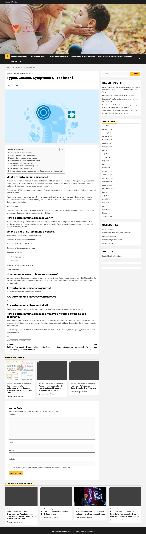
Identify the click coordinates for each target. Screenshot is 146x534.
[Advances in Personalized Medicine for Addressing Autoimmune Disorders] (52, 370)
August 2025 (106, 150)
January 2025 (107, 175)
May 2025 (105, 161)
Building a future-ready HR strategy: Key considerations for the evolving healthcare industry (28, 347)
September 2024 (108, 189)
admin (20, 86)
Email (11, 451)
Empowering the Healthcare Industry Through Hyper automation (77, 347)
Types (28, 340)
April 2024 (105, 206)
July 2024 (105, 196)
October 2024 (107, 185)
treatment (22, 340)
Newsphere (80, 532)
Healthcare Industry (59, 56)
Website (12, 459)
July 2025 (105, 154)
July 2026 (105, 126)
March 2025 (106, 168)
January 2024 (107, 217)
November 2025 (107, 140)
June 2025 (106, 157)
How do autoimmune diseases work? (23, 155)
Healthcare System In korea (83, 56)
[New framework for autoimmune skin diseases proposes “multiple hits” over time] (20, 370)
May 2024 (105, 203)
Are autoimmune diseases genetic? (22, 163)
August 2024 (106, 192)
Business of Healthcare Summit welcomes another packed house (90, 513)
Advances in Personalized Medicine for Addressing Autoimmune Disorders (50, 388)
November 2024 (107, 182)
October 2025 (107, 143)
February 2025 (107, 171)
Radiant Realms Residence (112, 256)
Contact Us (16, 62)
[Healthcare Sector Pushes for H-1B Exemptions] (56, 496)
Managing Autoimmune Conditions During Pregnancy (84, 387)
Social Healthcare (19, 56)
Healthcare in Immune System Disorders (115, 56)
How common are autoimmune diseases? (25, 161)
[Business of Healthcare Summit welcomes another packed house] (90, 496)
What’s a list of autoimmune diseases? (24, 158)
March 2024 (106, 210)
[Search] (139, 59)
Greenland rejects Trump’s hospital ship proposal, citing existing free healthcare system (124, 514)
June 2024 (106, 199)
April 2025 (105, 164)
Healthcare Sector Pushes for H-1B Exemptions (119, 96)
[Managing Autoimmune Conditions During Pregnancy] (84, 370)
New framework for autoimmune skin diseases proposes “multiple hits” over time (20, 389)
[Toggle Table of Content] (60, 150)
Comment (13, 415)
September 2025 (108, 147)
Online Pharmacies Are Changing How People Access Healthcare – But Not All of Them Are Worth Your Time (121, 89)
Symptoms (14, 340)
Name (11, 442)
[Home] (7, 56)
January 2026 (107, 133)
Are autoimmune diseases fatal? (21, 168)
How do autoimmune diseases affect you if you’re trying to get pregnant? (36, 171)
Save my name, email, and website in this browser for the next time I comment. (41, 468)
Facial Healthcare (38, 56)
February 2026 (107, 129)
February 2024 (107, 213)
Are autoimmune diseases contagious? (24, 166)
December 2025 (107, 136)
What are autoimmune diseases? (21, 153)
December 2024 (107, 178)
